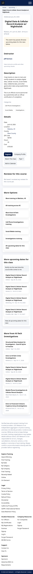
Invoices (4, 528)
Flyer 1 (21, 159)
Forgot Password (7, 537)
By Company (5, 469)
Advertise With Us (7, 562)
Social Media (9, 110)
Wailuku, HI (11, 129)
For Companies (22, 520)
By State (4, 463)
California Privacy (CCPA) (9, 506)
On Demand (5, 480)
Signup (3, 531)
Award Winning (6, 457)
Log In (3, 534)
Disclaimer (4, 500)
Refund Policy (5, 497)
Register (8, 154)
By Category (5, 466)
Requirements (6, 565)
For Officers (5, 520)
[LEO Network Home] (3, 2)
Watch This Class (10, 159)
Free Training (5, 472)
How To (3, 551)
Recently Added (6, 474)
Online (3, 477)
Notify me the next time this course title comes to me (14, 268)
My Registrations (7, 525)
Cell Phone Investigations (12, 106)
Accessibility (5, 503)
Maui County (11, 133)
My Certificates (6, 523)
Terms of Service (6, 491)
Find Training (5, 460)
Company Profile (19, 154)
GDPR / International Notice (10, 509)
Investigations (20, 110)
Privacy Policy (5, 488)
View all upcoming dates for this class (15, 322)
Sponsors (4, 559)
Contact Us (5, 548)
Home (4, 7)
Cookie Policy (5, 494)
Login (19, 523)
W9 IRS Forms (6, 540)
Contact (29, 572)
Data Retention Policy (8, 512)
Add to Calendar (10, 163)
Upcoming (12, 7)
